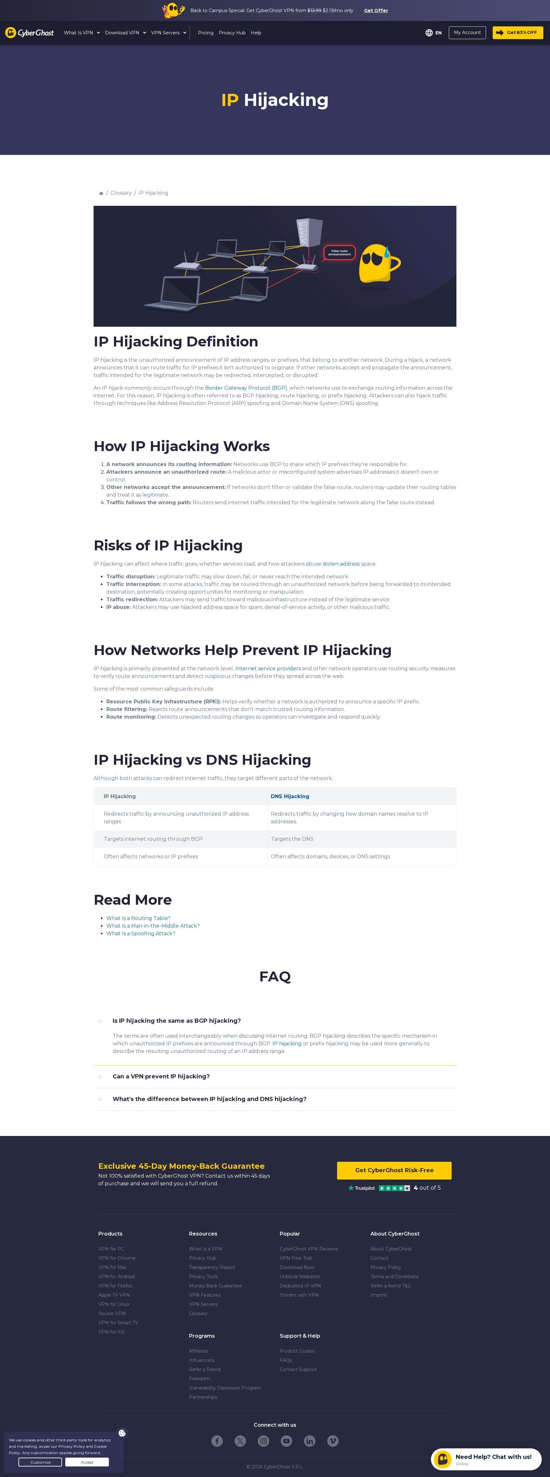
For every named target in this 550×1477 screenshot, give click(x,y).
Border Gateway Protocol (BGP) (246, 388)
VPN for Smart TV (118, 1323)
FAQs (286, 1360)
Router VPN (112, 1313)
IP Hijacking (153, 193)
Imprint (378, 1295)
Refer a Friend (205, 1369)
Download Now (297, 1267)
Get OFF (522, 32)
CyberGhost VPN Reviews (309, 1249)
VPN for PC (111, 1249)
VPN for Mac (112, 1267)
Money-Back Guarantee (215, 1286)
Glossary (121, 193)
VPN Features (205, 1295)
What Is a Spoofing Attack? (140, 933)
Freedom (199, 1379)
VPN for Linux (113, 1304)
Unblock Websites (300, 1276)
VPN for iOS (111, 1332)
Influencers (201, 1360)
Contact (379, 1258)
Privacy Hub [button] (232, 33)
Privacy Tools (203, 1276)
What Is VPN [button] (79, 33)
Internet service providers (268, 668)
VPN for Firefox (115, 1286)
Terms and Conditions (394, 1276)
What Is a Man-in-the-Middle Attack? (153, 926)
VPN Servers (203, 1304)
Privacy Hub (202, 1258)
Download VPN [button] (123, 33)
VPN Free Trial (296, 1258)
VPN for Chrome (117, 1258)
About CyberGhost (391, 1249)
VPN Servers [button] (166, 33)
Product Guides (297, 1351)
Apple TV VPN (114, 1295)
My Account (467, 32)
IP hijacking (287, 1044)
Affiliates (198, 1351)
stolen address (341, 564)
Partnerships (203, 1397)
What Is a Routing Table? (138, 918)
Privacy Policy (385, 1267)
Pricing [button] (206, 33)
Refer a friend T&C (390, 1286)
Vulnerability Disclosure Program (225, 1388)
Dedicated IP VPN (300, 1286)
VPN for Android (116, 1276)
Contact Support (298, 1369)
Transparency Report (212, 1267)
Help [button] (256, 33)
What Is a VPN (205, 1249)
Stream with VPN (299, 1295)
